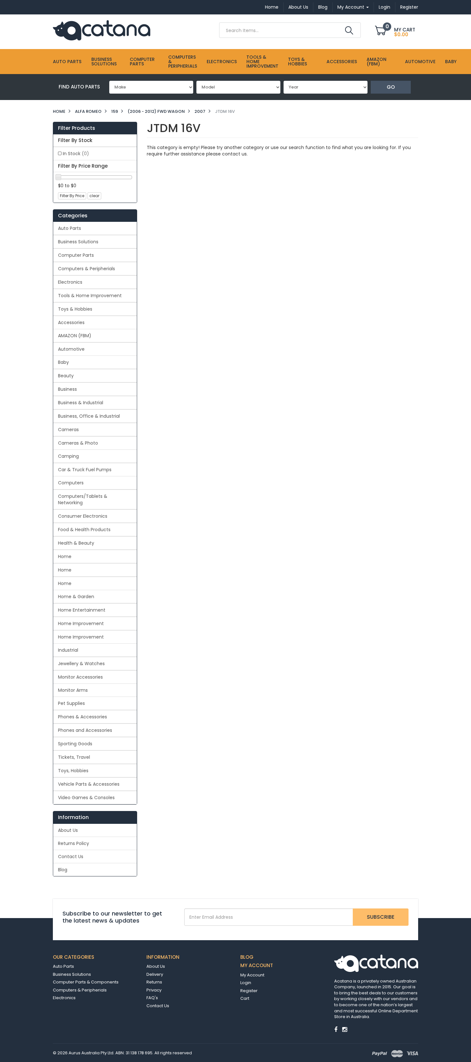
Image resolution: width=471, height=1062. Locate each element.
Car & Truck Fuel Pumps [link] (85, 469)
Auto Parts (67, 61)
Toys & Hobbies (297, 61)
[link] (335, 1029)
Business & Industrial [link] (80, 402)
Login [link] (245, 983)
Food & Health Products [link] (84, 529)
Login (384, 7)
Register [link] (249, 991)
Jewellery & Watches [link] (81, 663)
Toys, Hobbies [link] (73, 770)
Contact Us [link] (70, 856)
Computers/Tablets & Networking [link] (82, 499)
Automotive (420, 61)
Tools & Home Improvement (262, 61)
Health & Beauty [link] (76, 543)
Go (391, 87)
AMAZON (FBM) (376, 61)
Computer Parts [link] (76, 255)
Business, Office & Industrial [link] (89, 416)
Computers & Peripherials (182, 61)
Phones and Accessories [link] (85, 730)
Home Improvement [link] (81, 623)
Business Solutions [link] (78, 241)
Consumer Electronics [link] (82, 516)
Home (271, 7)
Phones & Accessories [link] (82, 717)
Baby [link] (63, 362)
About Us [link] (68, 830)
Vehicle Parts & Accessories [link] (89, 784)
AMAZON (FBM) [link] (74, 335)
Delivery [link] (154, 974)
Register (409, 7)
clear (94, 195)
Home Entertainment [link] (81, 610)
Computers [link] (71, 483)
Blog (322, 7)
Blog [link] (62, 869)
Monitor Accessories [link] (80, 677)
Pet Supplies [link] (71, 703)
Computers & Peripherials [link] (86, 268)
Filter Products (76, 128)
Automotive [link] (71, 349)
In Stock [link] (76, 153)
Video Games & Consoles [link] (86, 797)
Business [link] (67, 389)
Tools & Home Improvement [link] (90, 295)
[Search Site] (349, 30)
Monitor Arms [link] (73, 690)
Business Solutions (104, 61)
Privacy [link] (153, 990)
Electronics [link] (70, 282)
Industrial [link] (68, 650)
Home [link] (64, 556)
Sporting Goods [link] (75, 743)
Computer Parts (142, 61)
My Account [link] (252, 975)
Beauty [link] (66, 375)
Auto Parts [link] (69, 228)
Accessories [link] (71, 322)
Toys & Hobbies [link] (75, 309)
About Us (298, 7)
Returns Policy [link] (73, 843)
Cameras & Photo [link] (78, 443)
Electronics (222, 61)
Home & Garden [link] (76, 596)
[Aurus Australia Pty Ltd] (101, 30)
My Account (351, 7)
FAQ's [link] (152, 998)
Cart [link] (244, 998)
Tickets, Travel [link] (74, 757)
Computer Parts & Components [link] (86, 982)
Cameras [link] (68, 429)
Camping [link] (68, 456)
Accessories (341, 61)
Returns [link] (154, 982)
